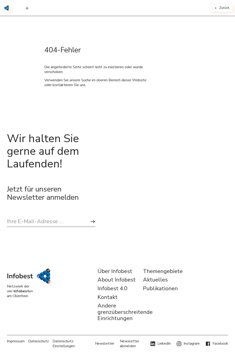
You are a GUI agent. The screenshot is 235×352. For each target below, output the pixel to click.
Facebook (220, 343)
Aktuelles (155, 280)
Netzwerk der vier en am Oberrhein (20, 291)
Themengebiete (163, 271)
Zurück (224, 8)
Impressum (16, 341)
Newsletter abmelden (129, 344)
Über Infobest (115, 271)
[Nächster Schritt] (92, 222)
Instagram (192, 343)
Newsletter (104, 343)
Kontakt (108, 297)
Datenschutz (38, 341)
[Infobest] (6, 8)
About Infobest (117, 280)
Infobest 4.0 (112, 288)
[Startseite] (27, 8)
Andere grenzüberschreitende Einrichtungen (117, 312)
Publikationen (160, 288)
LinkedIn (164, 343)
